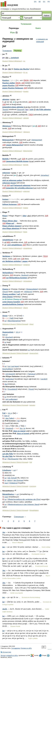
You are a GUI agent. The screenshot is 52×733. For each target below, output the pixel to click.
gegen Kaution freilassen (12, 88)
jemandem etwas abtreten (13, 107)
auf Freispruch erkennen (20, 185)
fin (5, 389)
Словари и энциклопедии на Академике (21, 9)
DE (40, 2)
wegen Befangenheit (14, 145)
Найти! (46, 15)
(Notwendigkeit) (32, 289)
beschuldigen (7, 369)
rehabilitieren (7, 240)
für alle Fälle (7, 456)
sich (31, 109)
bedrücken (10, 379)
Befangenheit (8, 140)
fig (18, 421)
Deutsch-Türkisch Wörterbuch (12, 61)
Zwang (5, 289)
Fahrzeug (31, 374)
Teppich (5, 109)
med (6, 497)
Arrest (4, 316)
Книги (38, 28)
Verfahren (6, 256)
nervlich (44, 379)
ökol (6, 384)
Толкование (7, 51)
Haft (11, 318)
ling (21, 428)
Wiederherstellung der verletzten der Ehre (24, 499)
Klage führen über (9, 221)
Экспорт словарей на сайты (9, 655)
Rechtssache (13, 459)
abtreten (5, 99)
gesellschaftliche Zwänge (13, 304)
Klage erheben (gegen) (11, 226)
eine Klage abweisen (10, 228)
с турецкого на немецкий (42, 40)
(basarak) (20, 109)
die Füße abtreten (43, 109)
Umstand (9, 428)
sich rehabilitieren (14, 245)
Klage (4, 216)
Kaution (5, 80)
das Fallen (10, 418)
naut (6, 483)
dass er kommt (23, 433)
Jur (3, 532)
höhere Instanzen (9, 204)
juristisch (15, 58)
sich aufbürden (11, 399)
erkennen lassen (9, 183)
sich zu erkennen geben (12, 180)
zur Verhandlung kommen (16, 278)
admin (9, 480)
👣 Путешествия (6, 652)
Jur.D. (4, 609)
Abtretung (6, 126)
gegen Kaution (8, 85)
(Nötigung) (28, 292)
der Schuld (12, 478)
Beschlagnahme (14, 321)
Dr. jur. (25, 72)
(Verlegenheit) (36, 140)
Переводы (14, 28)
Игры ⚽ (14, 32)
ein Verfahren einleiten (11, 261)
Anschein (8, 337)
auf (18, 294)
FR (49, 2)
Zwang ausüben (9, 294)
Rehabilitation (8, 494)
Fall (3, 413)
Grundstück (12, 389)
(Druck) (5, 292)
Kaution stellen (8, 83)
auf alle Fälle (7, 454)
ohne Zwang (7, 297)
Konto (31, 389)
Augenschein (7, 332)
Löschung (6, 470)
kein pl (4, 335)
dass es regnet (19, 431)
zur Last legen (13, 366)
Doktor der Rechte (21, 69)
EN (35, 2)
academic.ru (9, 4)
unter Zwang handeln (11, 302)
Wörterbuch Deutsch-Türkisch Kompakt (15, 324)
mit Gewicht (10, 374)
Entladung (13, 483)
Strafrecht (25, 275)
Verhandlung (7, 273)
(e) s (17, 332)
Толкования (26, 24)
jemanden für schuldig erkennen (19, 188)
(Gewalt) (17, 292)
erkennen (6, 173)
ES (44, 2)
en (14, 470)
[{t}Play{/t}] (6, 54)
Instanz (5, 199)
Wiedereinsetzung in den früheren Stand (23, 504)
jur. (24, 61)
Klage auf (10, 223)
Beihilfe (5, 159)
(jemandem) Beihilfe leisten (17, 161)
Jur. (3, 570)
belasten (32, 405)
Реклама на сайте (26, 648)
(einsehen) (45, 175)
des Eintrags (18, 480)
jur (5, 321)
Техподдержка (15, 648)
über (24, 216)
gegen (25, 261)
